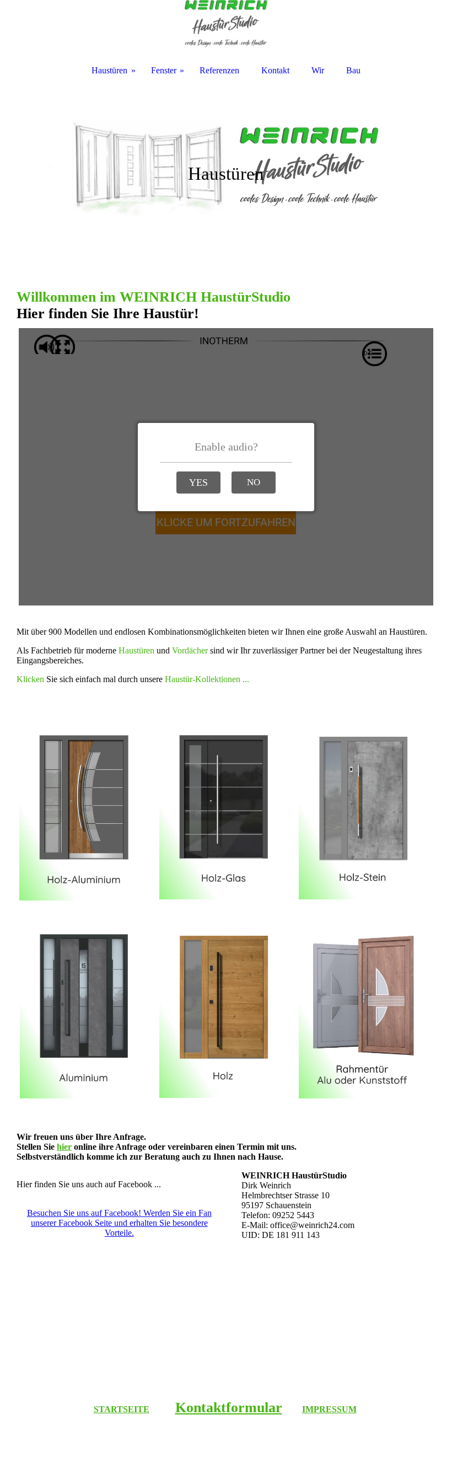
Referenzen (219, 70)
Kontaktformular (228, 1408)
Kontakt (275, 70)
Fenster (163, 70)
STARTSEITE (121, 1409)
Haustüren (109, 70)
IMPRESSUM (329, 1409)
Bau (353, 70)
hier (64, 1146)
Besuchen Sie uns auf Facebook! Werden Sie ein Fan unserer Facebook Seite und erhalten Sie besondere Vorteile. (119, 1222)
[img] (226, 165)
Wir (317, 70)
